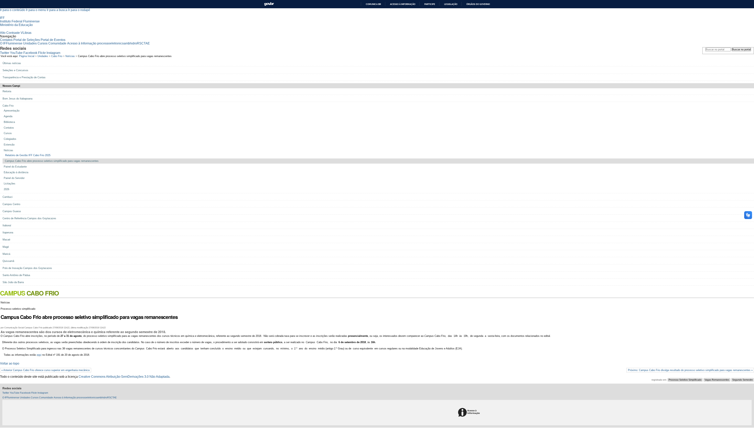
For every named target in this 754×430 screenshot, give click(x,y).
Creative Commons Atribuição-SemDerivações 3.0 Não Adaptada (124, 376)
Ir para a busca (57, 10)
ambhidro (130, 43)
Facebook (30, 52)
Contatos (6, 39)
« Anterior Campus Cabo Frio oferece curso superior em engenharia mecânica (45, 370)
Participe (429, 4)
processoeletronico (110, 43)
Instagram (53, 52)
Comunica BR (373, 4)
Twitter (4, 52)
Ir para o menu (36, 10)
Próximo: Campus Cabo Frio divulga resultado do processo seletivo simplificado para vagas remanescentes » (690, 370)
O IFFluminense (11, 43)
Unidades (30, 43)
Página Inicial (26, 56)
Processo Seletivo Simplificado (685, 379)
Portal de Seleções (26, 39)
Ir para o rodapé (79, 10)
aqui (39, 354)
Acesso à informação (402, 4)
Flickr (42, 52)
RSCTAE (143, 43)
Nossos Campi (11, 85)
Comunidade (57, 43)
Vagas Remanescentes (717, 379)
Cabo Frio (56, 56)
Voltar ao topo (9, 363)
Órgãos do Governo (478, 4)
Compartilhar (384, 322)
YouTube (16, 52)
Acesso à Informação (81, 43)
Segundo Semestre (742, 379)
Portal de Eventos (53, 39)
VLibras (26, 32)
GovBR (269, 4)
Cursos (43, 43)
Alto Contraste (10, 32)
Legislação (450, 4)
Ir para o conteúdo (12, 10)
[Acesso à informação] (469, 412)
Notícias (70, 56)
